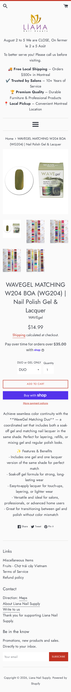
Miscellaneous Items (18, 560)
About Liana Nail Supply (21, 603)
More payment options (35, 403)
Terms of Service (15, 571)
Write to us (11, 609)
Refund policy (13, 577)
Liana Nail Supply (40, 678)
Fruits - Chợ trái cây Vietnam (25, 565)
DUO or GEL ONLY (29, 362)
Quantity (49, 363)
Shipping (18, 335)
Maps (23, 597)
